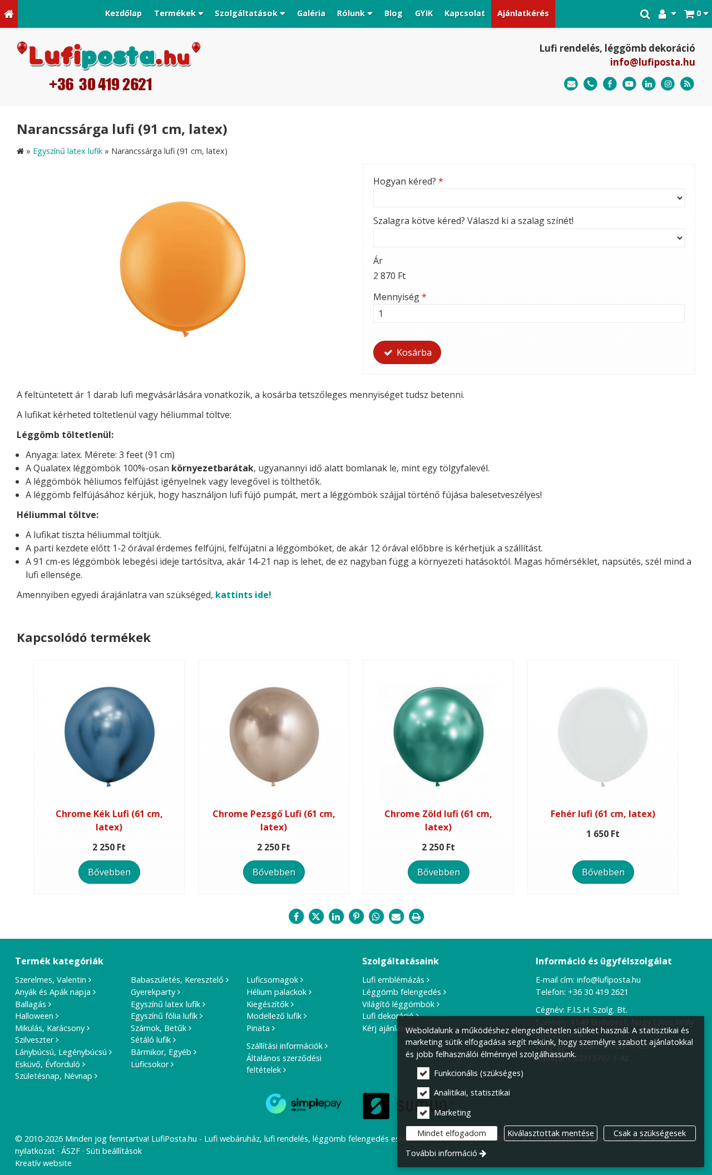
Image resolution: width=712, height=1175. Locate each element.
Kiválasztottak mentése (550, 1133)
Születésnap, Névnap (53, 1076)
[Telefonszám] (590, 84)
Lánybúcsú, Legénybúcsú (61, 1052)
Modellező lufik (273, 1015)
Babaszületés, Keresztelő (177, 979)
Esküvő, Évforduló (47, 1064)
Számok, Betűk (158, 1028)
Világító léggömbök (398, 1004)
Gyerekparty (153, 992)
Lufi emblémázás (393, 979)
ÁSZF (70, 1151)
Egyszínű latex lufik (165, 1004)
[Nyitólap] (9, 14)
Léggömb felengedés (401, 992)
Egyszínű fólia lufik (164, 1015)
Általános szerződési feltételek (284, 1064)
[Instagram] (668, 84)
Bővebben (109, 872)
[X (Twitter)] (316, 916)
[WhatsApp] (376, 916)
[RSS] (687, 84)
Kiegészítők (267, 1004)
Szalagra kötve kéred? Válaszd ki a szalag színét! (473, 221)
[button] (696, 14)
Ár (378, 261)
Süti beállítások (114, 1151)
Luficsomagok (272, 979)
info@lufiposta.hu (652, 62)
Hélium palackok (276, 992)
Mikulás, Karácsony (50, 1028)
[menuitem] (9, 14)
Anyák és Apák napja (53, 992)
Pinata (258, 1028)
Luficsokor (150, 1064)
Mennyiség (400, 297)
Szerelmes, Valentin (50, 979)
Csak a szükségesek (650, 1133)
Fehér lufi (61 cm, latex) (603, 814)
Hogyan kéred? (408, 181)
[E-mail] (571, 84)
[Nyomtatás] (416, 916)
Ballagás (30, 1004)
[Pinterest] (356, 916)
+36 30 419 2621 (598, 992)
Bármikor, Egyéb (161, 1052)
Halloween (34, 1015)
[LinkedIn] (649, 84)
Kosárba (413, 352)
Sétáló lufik (151, 1039)
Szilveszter (34, 1039)
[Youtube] (629, 84)
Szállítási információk (284, 1045)
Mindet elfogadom (451, 1133)
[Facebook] (610, 84)
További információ (441, 1153)
